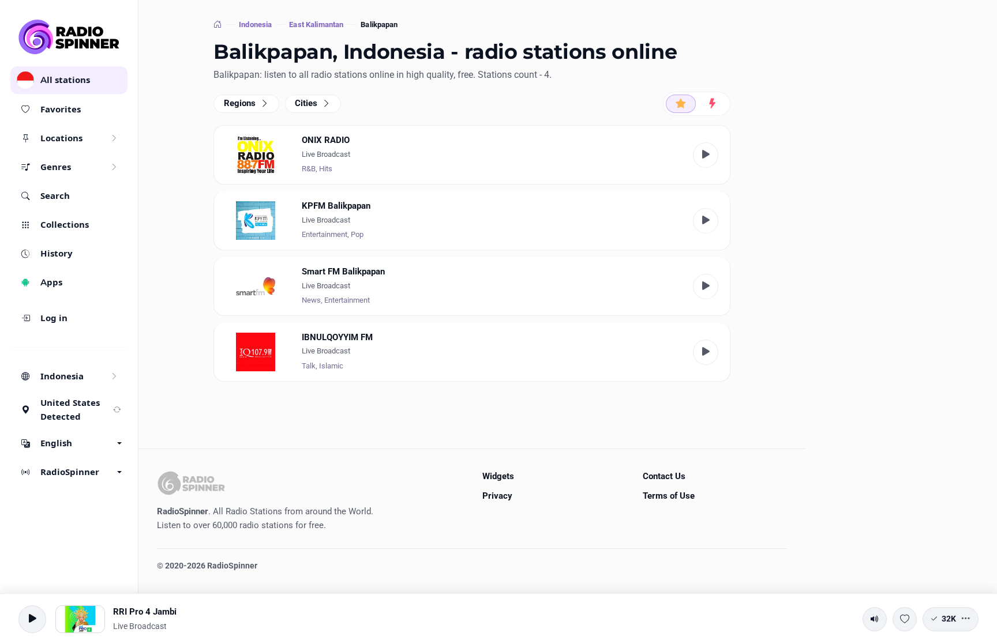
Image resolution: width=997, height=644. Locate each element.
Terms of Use (669, 496)
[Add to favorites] (905, 619)
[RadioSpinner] (69, 37)
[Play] (705, 155)
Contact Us (664, 476)
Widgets (498, 476)
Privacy (497, 496)
